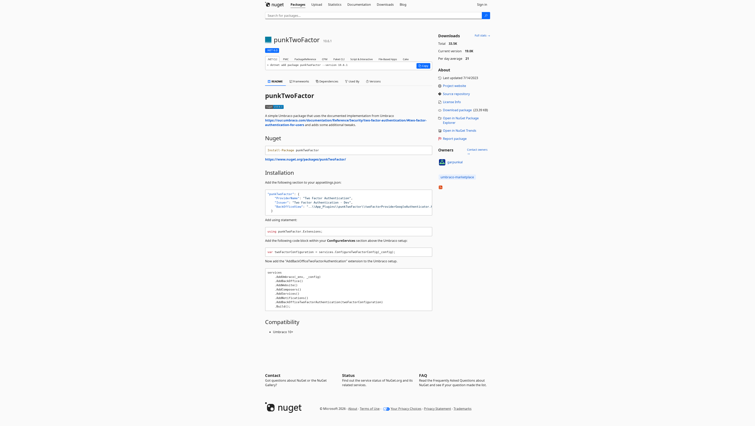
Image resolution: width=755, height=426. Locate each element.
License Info (452, 102)
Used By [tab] (353, 81)
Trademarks (463, 408)
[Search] (486, 15)
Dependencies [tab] (328, 81)
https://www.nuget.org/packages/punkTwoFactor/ (305, 159)
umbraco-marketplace (457, 177)
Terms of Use (370, 408)
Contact (272, 375)
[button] (423, 66)
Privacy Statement (437, 408)
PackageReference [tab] (305, 59)
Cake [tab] (406, 59)
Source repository (456, 94)
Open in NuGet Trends (459, 130)
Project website (454, 86)
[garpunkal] (442, 162)
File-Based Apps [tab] (388, 59)
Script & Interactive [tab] (361, 59)
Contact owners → (477, 151)
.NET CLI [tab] (272, 59)
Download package (457, 110)
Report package (455, 138)
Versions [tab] (375, 81)
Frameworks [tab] (300, 81)
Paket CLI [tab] (338, 59)
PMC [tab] (286, 59)
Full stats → (482, 35)
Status (348, 375)
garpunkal (455, 162)
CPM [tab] (324, 59)
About (352, 408)
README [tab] (277, 81)
